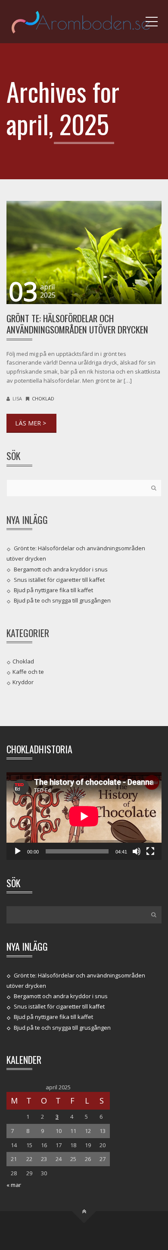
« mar (13, 1185)
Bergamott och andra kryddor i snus (61, 569)
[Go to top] (84, 1211)
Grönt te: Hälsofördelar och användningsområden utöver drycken (77, 323)
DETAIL (31, 423)
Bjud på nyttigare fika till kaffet (53, 590)
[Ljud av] (136, 851)
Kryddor (23, 682)
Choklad (43, 398)
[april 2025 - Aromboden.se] (84, 21)
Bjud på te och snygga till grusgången (62, 600)
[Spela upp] (17, 851)
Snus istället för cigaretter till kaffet (59, 580)
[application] (84, 816)
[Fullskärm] (150, 851)
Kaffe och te (28, 672)
